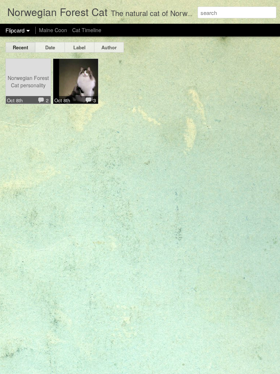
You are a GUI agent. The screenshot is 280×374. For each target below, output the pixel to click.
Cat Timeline (86, 30)
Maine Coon (53, 30)
